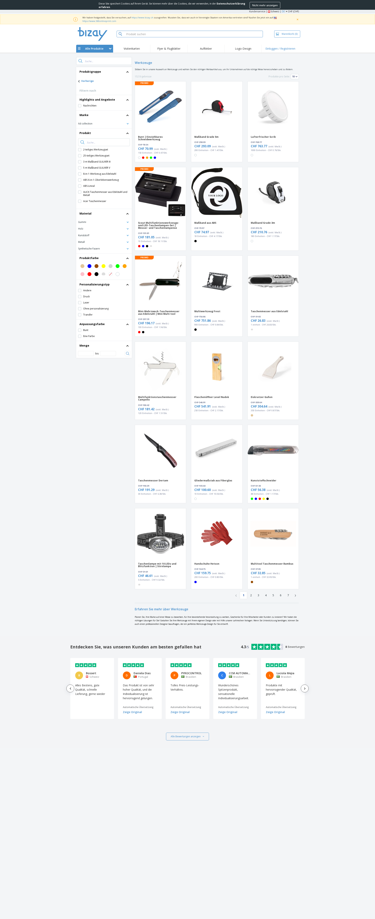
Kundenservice (257, 11)
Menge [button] (84, 345)
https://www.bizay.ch (142, 17)
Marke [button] (83, 115)
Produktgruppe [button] (90, 71)
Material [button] (85, 213)
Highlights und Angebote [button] (97, 99)
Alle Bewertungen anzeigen (186, 736)
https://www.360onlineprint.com (99, 21)
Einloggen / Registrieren (280, 48)
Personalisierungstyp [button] (94, 284)
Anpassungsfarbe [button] (92, 324)
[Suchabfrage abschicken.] (80, 61)
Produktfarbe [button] (89, 258)
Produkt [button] (85, 133)
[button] (104, 123)
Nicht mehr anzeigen (265, 5)
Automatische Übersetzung (138, 707)
